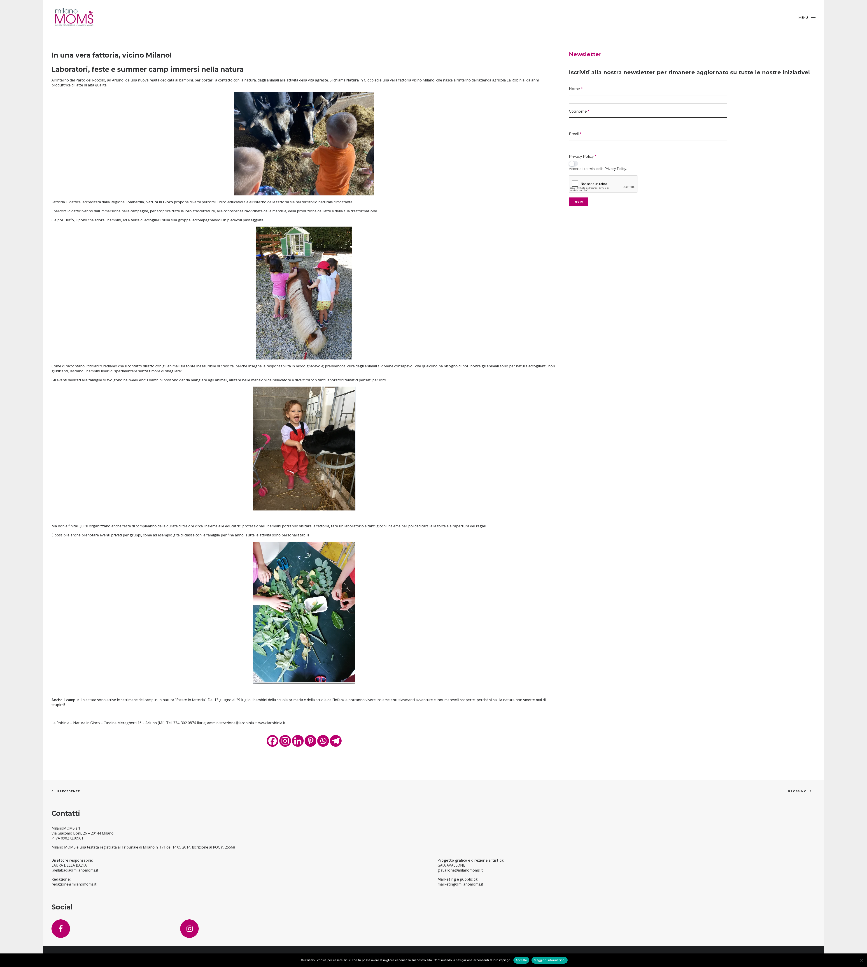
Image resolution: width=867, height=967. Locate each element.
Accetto (521, 960)
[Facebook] (272, 741)
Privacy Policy (582, 156)
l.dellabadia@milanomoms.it (74, 870)
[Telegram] (336, 741)
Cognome (579, 111)
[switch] (573, 164)
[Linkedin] (298, 741)
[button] (813, 17)
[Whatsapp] (323, 741)
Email (575, 134)
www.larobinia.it (271, 722)
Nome (576, 89)
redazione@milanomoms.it (73, 884)
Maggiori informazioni (549, 960)
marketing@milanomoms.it (460, 884)
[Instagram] (285, 741)
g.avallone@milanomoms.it (460, 870)
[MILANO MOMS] (74, 17)
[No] (861, 960)
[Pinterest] (310, 741)
